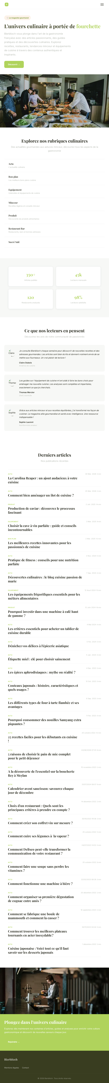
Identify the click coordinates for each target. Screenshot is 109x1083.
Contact (25, 1068)
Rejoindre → (14, 1042)
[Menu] (102, 4)
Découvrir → (14, 64)
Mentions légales (11, 1068)
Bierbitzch (11, 1059)
